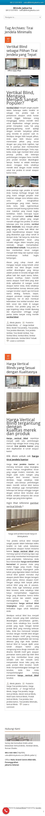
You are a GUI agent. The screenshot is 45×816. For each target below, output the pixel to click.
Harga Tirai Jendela (20, 691)
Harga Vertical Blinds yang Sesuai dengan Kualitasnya (21, 367)
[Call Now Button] (5, 810)
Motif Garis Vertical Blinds (16, 696)
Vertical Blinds (12, 704)
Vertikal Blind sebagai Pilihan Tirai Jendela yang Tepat (21, 50)
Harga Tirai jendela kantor (17, 686)
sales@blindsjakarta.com (14, 755)
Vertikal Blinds (12, 325)
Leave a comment (17, 341)
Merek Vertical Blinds (27, 694)
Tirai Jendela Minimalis (15, 330)
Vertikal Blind (23, 335)
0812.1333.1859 (10, 753)
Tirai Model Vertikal (21, 333)
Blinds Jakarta (15, 322)
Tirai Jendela (33, 328)
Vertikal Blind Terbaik (28, 338)
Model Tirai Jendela (19, 328)
